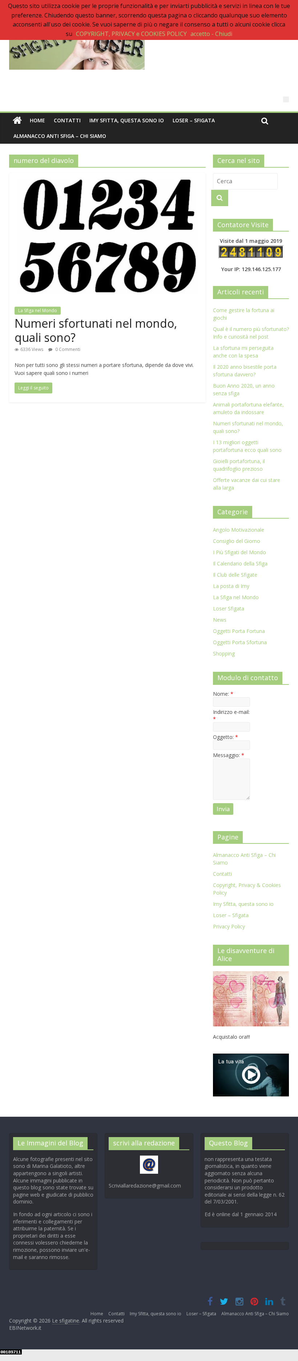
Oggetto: (225, 736)
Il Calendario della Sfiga (240, 563)
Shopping (224, 653)
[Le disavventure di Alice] (251, 975)
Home (37, 120)
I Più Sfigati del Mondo (239, 552)
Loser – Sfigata (194, 120)
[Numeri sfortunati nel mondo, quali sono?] (107, 177)
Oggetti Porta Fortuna (239, 631)
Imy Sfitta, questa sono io (126, 120)
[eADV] (286, 99)
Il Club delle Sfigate (235, 574)
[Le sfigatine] (17, 120)
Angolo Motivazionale (238, 529)
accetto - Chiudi (211, 34)
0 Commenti (67, 349)
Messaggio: (228, 755)
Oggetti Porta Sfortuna (240, 642)
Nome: (223, 693)
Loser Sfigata (228, 608)
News (219, 619)
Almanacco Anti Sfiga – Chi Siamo (59, 135)
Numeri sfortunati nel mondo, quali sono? (96, 330)
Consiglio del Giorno (236, 541)
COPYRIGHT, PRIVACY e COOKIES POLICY (131, 34)
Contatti (67, 120)
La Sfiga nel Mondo (37, 310)
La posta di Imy (231, 586)
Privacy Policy (229, 926)
